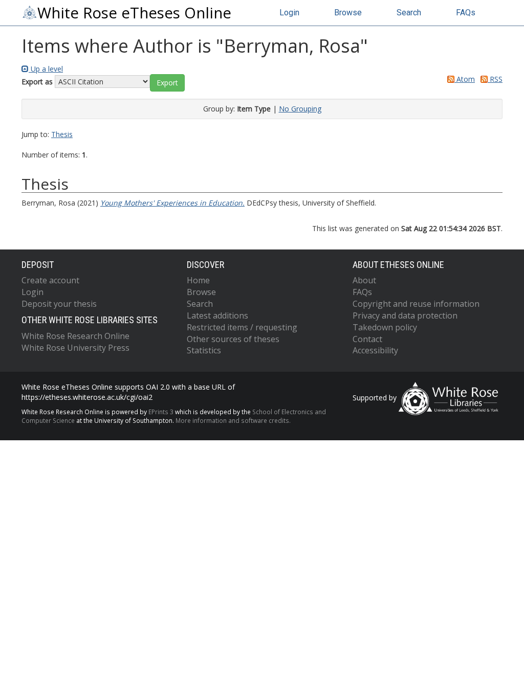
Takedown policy (385, 327)
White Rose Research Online (75, 336)
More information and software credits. (233, 420)
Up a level (46, 69)
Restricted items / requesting (242, 327)
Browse (348, 12)
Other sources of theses (233, 339)
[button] (167, 83)
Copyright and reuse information (416, 303)
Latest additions (217, 315)
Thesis (62, 134)
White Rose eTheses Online (134, 13)
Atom (464, 79)
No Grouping (300, 109)
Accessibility (375, 350)
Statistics (204, 350)
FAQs (465, 12)
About (364, 280)
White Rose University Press (75, 347)
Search (409, 12)
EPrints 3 (160, 412)
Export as (37, 81)
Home (198, 280)
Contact (367, 339)
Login (289, 12)
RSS (495, 79)
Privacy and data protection (405, 315)
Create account (50, 280)
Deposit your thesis (59, 303)
